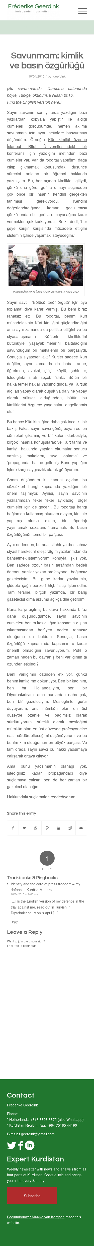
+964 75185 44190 (62, 1125)
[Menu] (80, 10)
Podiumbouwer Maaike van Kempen (35, 1216)
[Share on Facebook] (13, 828)
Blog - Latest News (22, 27)
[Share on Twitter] (24, 828)
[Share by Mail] (81, 828)
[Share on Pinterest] (47, 828)
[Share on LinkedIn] (58, 828)
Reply (14, 922)
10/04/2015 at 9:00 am (24, 894)
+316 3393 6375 (44, 1119)
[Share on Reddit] (69, 828)
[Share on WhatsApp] (35, 828)
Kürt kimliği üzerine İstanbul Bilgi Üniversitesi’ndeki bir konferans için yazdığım (47, 146)
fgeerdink (59, 76)
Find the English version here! (33, 102)
